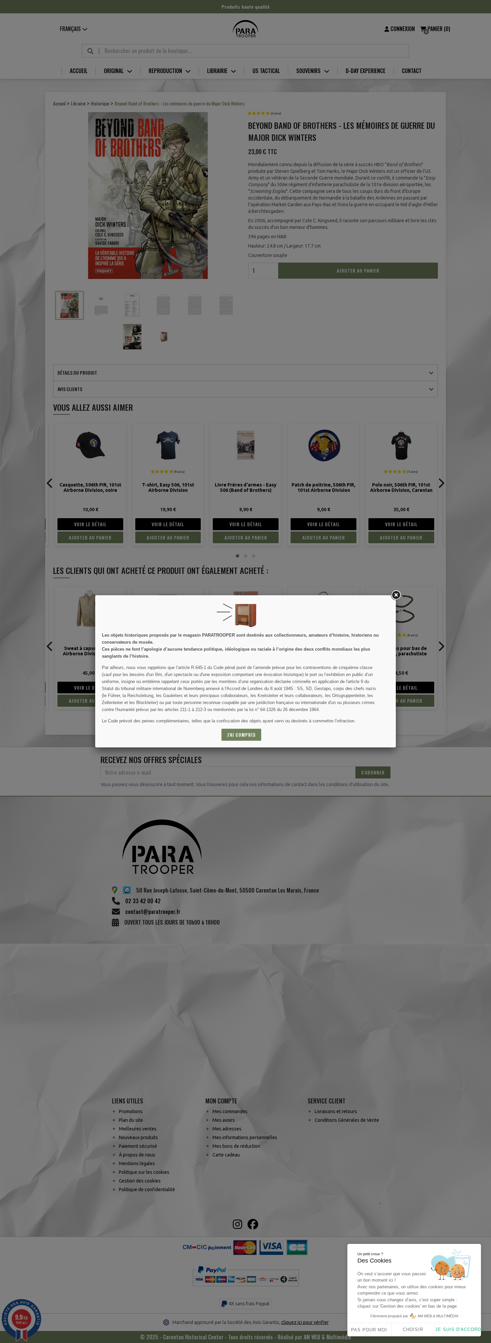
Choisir (413, 1329)
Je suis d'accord (458, 1329)
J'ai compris (241, 734)
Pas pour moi (369, 1329)
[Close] (396, 595)
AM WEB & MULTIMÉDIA (438, 1316)
